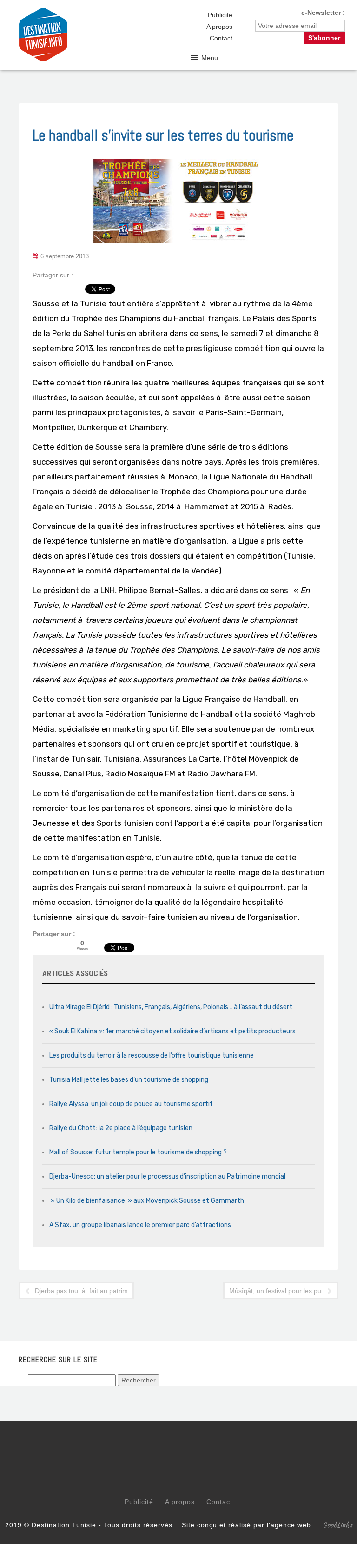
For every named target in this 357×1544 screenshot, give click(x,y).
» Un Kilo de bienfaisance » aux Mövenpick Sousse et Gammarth (146, 1201)
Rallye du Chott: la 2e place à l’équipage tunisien (120, 1128)
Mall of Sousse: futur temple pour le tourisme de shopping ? (138, 1152)
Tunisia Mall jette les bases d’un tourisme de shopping (128, 1080)
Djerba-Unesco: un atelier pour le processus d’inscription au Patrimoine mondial (167, 1176)
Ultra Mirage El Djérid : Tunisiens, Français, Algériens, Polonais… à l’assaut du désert (170, 1007)
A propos (219, 26)
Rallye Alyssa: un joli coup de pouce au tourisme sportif (131, 1104)
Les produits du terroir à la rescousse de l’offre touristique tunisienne (151, 1055)
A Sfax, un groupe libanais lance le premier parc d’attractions (140, 1225)
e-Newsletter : (323, 12)
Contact (221, 38)
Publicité (220, 15)
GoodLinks (337, 1525)
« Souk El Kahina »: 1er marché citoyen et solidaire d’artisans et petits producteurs (172, 1031)
